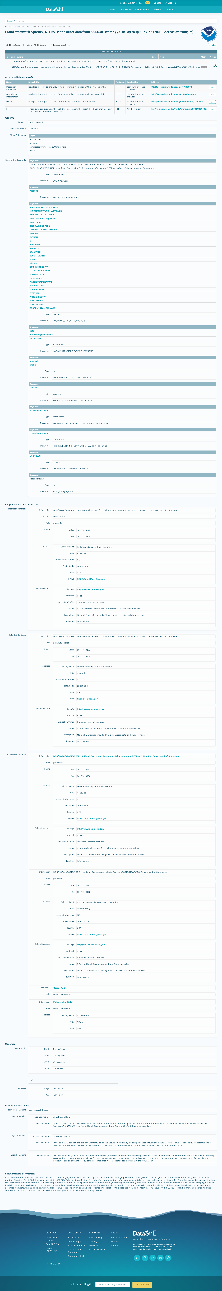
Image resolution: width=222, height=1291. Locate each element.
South (46, 1062)
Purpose (22, 122)
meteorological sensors (42, 334)
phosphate (35, 244)
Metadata (20, 21)
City (72, 553)
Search (10, 21)
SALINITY (34, 248)
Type (47, 174)
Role (48, 523)
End (47, 1095)
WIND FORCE (36, 300)
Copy (212, 87)
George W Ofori (61, 988)
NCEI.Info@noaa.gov (87, 699)
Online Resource (42, 588)
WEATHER (35, 293)
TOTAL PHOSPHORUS (40, 270)
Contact (115, 1245)
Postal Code (68, 566)
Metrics (114, 1241)
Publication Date (18, 128)
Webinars (93, 1245)
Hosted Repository (51, 1249)
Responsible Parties (16, 755)
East (47, 1055)
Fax (72, 536)
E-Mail (71, 579)
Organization (44, 510)
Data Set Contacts (17, 635)
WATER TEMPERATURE (41, 282)
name (71, 608)
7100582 (34, 191)
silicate (33, 263)
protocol (70, 596)
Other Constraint (41, 1123)
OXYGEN (34, 237)
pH (31, 241)
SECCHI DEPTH (37, 256)
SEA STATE (35, 252)
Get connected (142, 1285)
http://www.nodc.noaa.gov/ (91, 944)
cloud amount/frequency (42, 218)
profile (33, 365)
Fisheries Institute (39, 410)
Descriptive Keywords (15, 160)
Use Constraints (42, 1117)
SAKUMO (34, 387)
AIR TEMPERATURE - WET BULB (46, 211)
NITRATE (34, 233)
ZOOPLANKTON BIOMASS (42, 308)
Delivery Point (67, 547)
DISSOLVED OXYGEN (40, 226)
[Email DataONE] (152, 1258)
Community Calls (76, 1256)
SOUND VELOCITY (39, 267)
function (70, 621)
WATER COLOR (37, 274)
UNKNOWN (35, 456)
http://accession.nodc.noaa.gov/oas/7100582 (173, 94)
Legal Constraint (18, 1116)
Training (93, 1241)
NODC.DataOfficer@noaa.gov (92, 579)
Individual (45, 988)
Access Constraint (41, 1136)
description (68, 615)
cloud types (35, 222)
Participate (73, 1237)
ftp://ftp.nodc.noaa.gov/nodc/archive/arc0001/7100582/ (179, 109)
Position (46, 516)
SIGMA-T (34, 259)
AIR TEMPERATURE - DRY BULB (45, 207)
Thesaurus (44, 181)
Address (46, 546)
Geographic (20, 1048)
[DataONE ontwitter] (137, 1258)
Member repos (75, 1241)
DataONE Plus (53, 1244)
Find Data (54, 1264)
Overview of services (52, 1238)
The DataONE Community (74, 1250)
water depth (36, 278)
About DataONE (119, 1237)
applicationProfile (66, 602)
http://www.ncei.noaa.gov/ (90, 589)
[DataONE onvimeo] (145, 1258)
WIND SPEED (36, 304)
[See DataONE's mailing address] (168, 1258)
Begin (46, 1088)
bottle (33, 331)
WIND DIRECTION (38, 297)
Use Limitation (42, 1155)
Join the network (76, 1245)
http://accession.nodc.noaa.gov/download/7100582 (177, 101)
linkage (70, 589)
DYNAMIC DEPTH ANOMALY (43, 229)
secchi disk (35, 338)
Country (70, 572)
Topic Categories (18, 135)
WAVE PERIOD (37, 289)
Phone (47, 529)
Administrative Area (65, 560)
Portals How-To (97, 1249)
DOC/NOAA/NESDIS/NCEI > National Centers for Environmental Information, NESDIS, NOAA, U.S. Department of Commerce (116, 756)
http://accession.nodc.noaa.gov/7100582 (171, 87)
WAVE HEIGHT (37, 285)
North (46, 1049)
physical (34, 361)
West (47, 1068)
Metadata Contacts (17, 509)
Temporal (21, 1088)
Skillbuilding (95, 1237)
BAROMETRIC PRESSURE (42, 214)
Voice (71, 530)
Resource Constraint (16, 1110)
